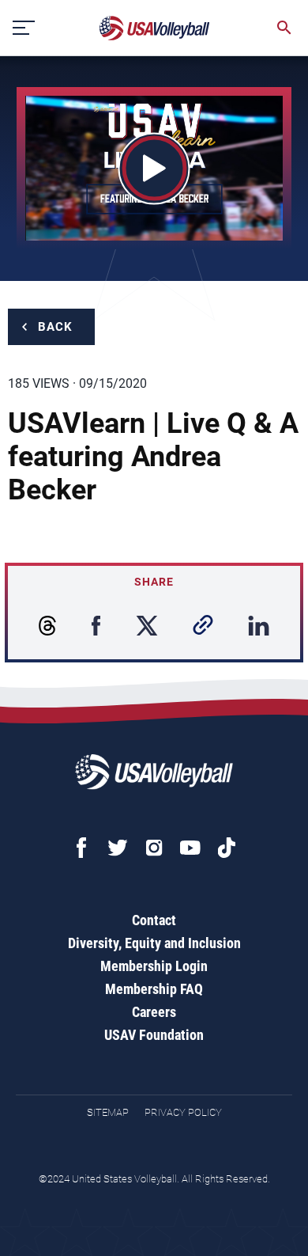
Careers (154, 1012)
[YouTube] (190, 847)
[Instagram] (154, 847)
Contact (154, 920)
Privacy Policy (183, 1112)
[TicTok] (226, 847)
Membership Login (154, 966)
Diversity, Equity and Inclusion (154, 943)
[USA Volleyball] (155, 28)
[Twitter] (117, 847)
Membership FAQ (154, 989)
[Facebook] (81, 847)
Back (55, 327)
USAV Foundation (154, 1034)
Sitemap (108, 1112)
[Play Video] (154, 168)
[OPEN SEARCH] (284, 27)
